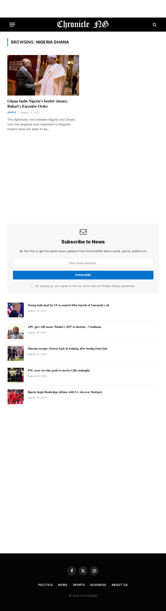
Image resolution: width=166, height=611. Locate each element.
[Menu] (12, 24)
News (62, 585)
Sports (79, 585)
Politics (45, 585)
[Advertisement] (83, 183)
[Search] (154, 24)
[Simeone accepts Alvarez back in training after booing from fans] (16, 353)
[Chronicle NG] (83, 25)
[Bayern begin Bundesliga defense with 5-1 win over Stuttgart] (16, 396)
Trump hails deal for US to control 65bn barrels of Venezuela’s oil (68, 305)
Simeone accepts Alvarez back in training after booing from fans (67, 348)
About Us (120, 585)
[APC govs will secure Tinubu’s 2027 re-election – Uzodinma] (16, 331)
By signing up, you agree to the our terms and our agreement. (85, 286)
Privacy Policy (111, 286)
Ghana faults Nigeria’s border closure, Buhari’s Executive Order (37, 103)
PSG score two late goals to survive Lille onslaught (59, 370)
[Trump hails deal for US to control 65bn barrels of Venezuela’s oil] (16, 310)
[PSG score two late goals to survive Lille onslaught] (16, 375)
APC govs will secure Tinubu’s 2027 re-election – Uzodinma (64, 327)
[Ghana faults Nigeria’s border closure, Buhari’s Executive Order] (43, 75)
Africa (11, 112)
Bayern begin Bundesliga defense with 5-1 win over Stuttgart (65, 392)
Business (98, 585)
